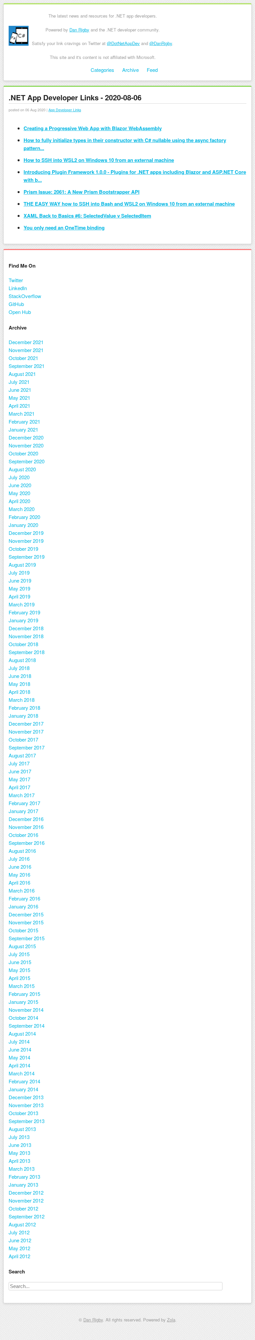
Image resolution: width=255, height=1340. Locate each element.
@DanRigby (160, 43)
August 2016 (22, 850)
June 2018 (20, 675)
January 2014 (23, 1089)
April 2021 (19, 405)
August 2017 (22, 755)
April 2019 (19, 596)
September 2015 (26, 938)
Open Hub (20, 311)
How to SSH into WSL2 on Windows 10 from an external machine (99, 160)
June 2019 (20, 580)
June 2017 (20, 771)
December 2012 (26, 1192)
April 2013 (19, 1160)
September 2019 (26, 556)
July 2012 (19, 1232)
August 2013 (22, 1128)
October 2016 (23, 834)
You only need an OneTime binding (64, 227)
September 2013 (26, 1120)
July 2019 (19, 572)
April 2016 (19, 882)
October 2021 (23, 357)
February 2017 (24, 802)
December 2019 (26, 532)
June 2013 (20, 1144)
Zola (171, 1319)
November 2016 (26, 826)
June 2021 (20, 389)
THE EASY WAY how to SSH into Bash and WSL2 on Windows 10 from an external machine (129, 203)
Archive (130, 69)
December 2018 (26, 628)
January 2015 (23, 1001)
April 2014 (19, 1065)
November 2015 (26, 922)
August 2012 (22, 1224)
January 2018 (23, 715)
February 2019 (24, 612)
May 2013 (19, 1152)
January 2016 (23, 906)
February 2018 (24, 707)
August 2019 (22, 564)
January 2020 (23, 524)
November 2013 (26, 1105)
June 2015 (20, 961)
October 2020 (23, 453)
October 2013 (23, 1112)
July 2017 (19, 763)
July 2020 (19, 477)
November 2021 (26, 349)
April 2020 (19, 500)
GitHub (16, 303)
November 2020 (26, 445)
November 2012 (26, 1200)
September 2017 (26, 747)
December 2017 (26, 723)
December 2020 (26, 437)
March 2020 (22, 508)
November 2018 (26, 636)
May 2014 (19, 1057)
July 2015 (19, 954)
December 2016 (26, 818)
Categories (102, 69)
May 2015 (19, 969)
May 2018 (19, 683)
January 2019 (23, 620)
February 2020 (24, 516)
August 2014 (22, 1033)
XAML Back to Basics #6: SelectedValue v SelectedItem (87, 215)
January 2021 (23, 429)
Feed (152, 69)
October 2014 (23, 1017)
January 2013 (23, 1184)
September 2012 (26, 1216)
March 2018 (22, 699)
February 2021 (24, 421)
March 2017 (22, 795)
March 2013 (22, 1168)
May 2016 (19, 874)
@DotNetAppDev (123, 43)
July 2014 (19, 1041)
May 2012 (19, 1248)
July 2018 (19, 667)
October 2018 (23, 644)
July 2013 (19, 1136)
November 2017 (26, 731)
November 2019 (26, 540)
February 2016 (24, 898)
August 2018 (22, 659)
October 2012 (23, 1208)
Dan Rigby (79, 29)
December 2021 (26, 341)
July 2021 (19, 381)
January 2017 (23, 810)
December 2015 (26, 914)
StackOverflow (25, 295)
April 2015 (19, 977)
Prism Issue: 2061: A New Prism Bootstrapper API (81, 191)
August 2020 (22, 469)
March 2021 (22, 413)
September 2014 (26, 1025)
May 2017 (19, 779)
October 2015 (23, 930)
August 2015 (22, 946)
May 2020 (19, 493)
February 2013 (24, 1176)
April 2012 (19, 1256)
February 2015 (24, 993)
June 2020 (20, 485)
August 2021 (22, 373)
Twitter (16, 280)
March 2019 (22, 604)
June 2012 (20, 1240)
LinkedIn (18, 287)
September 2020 (26, 461)
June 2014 (20, 1049)
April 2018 (19, 691)
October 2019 (23, 548)
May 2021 (19, 397)
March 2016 (22, 890)
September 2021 (26, 365)
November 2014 (26, 1009)
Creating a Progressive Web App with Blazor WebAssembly (93, 128)
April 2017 (19, 787)
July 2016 (19, 858)
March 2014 (22, 1073)
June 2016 (20, 866)
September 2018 (26, 651)
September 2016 (26, 842)
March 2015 (22, 985)
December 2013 (26, 1097)
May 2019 (19, 588)
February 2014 (24, 1081)
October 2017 (23, 739)
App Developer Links (64, 109)
